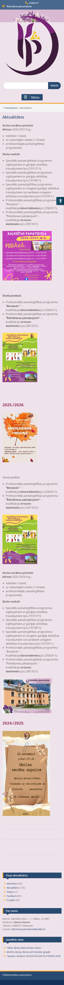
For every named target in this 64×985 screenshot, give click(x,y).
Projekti (11, 900)
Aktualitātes (13, 887)
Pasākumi (12, 896)
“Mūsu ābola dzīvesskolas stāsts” (24, 947)
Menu (35, 97)
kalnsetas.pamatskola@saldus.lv (28, 929)
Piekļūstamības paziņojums (17, 974)
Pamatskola (10, 107)
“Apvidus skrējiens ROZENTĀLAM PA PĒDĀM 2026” (34, 956)
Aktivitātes (12, 883)
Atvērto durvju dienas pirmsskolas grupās (28, 951)
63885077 (34, 3)
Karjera (10, 891)
